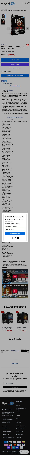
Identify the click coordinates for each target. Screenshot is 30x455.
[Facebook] (12, 238)
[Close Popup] (27, 212)
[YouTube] (18, 238)
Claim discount (15, 233)
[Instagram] (15, 238)
